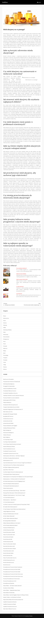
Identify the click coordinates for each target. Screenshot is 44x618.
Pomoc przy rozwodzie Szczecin (9, 557)
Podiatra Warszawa (7, 434)
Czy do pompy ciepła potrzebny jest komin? (12, 444)
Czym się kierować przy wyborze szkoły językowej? (13, 465)
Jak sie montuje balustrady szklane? (10, 525)
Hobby (4, 327)
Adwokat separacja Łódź (8, 541)
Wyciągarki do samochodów (9, 386)
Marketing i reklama (7, 329)
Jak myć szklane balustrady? (9, 516)
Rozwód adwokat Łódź (7, 555)
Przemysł (5, 346)
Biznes (4, 315)
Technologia (5, 355)
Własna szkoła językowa (8, 488)
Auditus (5, 2)
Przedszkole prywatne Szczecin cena (10, 453)
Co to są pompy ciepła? (8, 439)
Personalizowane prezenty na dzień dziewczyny (13, 574)
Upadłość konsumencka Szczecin (10, 606)
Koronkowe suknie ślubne (8, 587)
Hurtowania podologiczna (8, 432)
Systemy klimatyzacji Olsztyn (9, 446)
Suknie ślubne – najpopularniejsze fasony (11, 590)
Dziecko (5, 322)
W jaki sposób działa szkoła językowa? (11, 485)
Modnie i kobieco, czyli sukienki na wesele (12, 597)
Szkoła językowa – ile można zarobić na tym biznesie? (14, 479)
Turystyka (5, 360)
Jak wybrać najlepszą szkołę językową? (11, 467)
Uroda (4, 362)
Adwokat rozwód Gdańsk (8, 423)
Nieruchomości (6, 336)
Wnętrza (5, 366)
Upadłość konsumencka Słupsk (9, 604)
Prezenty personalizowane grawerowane (11, 578)
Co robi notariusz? (20, 286)
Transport (5, 357)
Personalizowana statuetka (8, 583)
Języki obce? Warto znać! (8, 469)
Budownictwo (6, 318)
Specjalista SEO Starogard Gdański (10, 414)
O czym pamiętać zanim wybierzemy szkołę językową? (14, 509)
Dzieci (4, 320)
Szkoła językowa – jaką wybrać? (9, 499)
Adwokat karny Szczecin (8, 418)
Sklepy (4, 350)
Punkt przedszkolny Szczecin (9, 448)
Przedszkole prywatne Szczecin (9, 451)
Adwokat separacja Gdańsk (8, 530)
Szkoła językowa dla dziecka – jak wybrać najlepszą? (14, 455)
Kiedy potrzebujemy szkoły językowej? (11, 483)
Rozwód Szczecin (6, 564)
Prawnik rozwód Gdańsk (8, 536)
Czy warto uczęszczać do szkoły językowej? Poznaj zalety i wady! (16, 504)
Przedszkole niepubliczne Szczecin (10, 393)
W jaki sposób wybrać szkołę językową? (11, 474)
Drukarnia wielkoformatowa (9, 527)
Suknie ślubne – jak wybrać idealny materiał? (12, 585)
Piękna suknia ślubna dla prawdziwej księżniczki (13, 599)
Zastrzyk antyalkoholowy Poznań (9, 388)
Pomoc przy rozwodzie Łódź (9, 534)
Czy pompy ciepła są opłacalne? (9, 441)
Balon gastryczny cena (7, 411)
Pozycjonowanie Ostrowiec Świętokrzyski (11, 381)
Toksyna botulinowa (7, 402)
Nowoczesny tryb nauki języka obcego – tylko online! (14, 490)
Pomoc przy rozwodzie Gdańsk (9, 543)
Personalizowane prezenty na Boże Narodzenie (12, 567)
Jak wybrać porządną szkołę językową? (11, 458)
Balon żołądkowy (6, 437)
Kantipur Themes (28, 615)
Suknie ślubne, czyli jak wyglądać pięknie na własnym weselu (15, 594)
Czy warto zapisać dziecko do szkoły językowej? (13, 472)
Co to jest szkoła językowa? (8, 497)
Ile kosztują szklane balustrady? (9, 520)
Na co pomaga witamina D (21, 268)
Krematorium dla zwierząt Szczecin (10, 404)
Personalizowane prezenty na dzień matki (11, 569)
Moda (4, 332)
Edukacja (5, 325)
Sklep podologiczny (7, 430)
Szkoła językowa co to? (8, 460)
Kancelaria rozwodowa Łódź (9, 546)
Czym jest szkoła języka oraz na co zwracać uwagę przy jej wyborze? (17, 462)
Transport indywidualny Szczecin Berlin (11, 407)
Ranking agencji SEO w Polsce (9, 400)
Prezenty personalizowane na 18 (9, 581)
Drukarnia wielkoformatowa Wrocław (10, 513)
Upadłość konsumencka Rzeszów (10, 601)
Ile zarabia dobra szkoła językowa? (10, 506)
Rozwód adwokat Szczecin (8, 562)
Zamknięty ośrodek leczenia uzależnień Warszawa (13, 395)
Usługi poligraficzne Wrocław (9, 511)
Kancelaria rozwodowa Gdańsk (9, 548)
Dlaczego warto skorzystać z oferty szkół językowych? (14, 492)
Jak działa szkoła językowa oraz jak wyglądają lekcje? (14, 481)
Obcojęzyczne (6, 339)
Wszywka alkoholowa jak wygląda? (10, 425)
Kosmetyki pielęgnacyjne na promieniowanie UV (13, 409)
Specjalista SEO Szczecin (8, 416)
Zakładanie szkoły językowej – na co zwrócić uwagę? (14, 495)
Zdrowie (5, 369)
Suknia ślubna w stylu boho (8, 592)
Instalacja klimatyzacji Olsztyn (9, 427)
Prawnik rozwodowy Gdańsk (9, 532)
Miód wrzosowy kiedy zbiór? (22, 279)
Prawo (4, 343)
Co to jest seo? (19, 293)
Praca (4, 341)
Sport (4, 353)
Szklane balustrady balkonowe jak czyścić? (11, 523)
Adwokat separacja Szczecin (9, 560)
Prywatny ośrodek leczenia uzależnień (11, 397)
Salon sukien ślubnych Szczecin (9, 608)
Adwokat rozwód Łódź (7, 421)
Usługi (4, 364)
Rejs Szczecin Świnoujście (8, 379)
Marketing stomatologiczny (8, 383)
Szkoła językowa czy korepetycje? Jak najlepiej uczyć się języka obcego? (18, 476)
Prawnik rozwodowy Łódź (8, 550)
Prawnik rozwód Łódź (7, 539)
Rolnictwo (5, 348)
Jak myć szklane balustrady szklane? (10, 518)
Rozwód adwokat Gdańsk (8, 553)
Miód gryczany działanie (21, 273)
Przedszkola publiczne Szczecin (9, 390)
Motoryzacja (5, 334)
